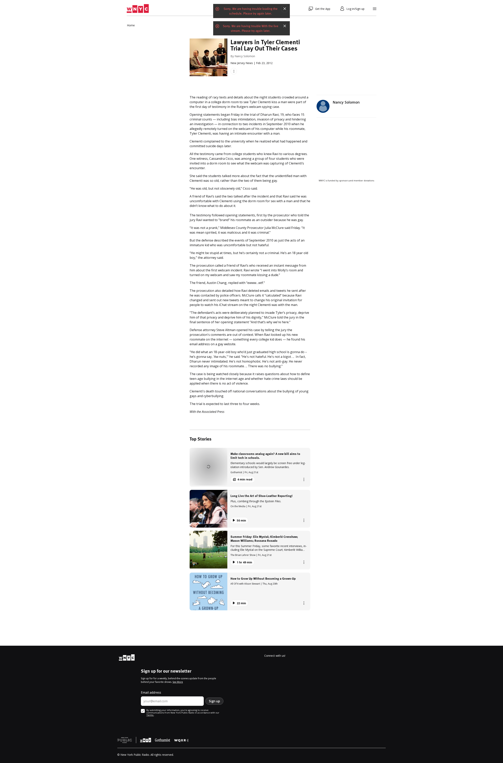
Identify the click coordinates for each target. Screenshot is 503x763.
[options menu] (233, 71)
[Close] (284, 8)
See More (178, 682)
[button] (250, 467)
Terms (150, 714)
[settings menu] (374, 9)
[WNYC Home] (138, 8)
